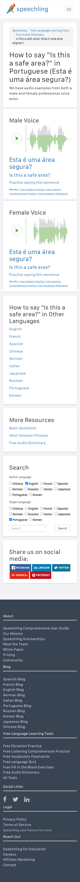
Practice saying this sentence (34, 182)
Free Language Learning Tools (50, 30)
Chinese (16, 351)
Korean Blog (13, 716)
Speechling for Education (24, 849)
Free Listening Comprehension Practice (36, 751)
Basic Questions (22, 428)
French (15, 336)
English (15, 329)
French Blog (13, 684)
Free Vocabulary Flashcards (26, 756)
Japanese (17, 373)
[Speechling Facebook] (7, 800)
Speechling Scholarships (24, 639)
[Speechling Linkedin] (29, 800)
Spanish (16, 344)
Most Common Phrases (28, 435)
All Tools (10, 777)
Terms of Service (17, 824)
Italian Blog (12, 700)
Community (13, 660)
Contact (9, 865)
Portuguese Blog (17, 705)
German (16, 358)
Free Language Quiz (19, 762)
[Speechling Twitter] (18, 800)
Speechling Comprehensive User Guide (36, 628)
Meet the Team (15, 644)
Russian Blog (14, 711)
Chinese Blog (14, 726)
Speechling (19, 30)
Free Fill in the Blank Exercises (28, 767)
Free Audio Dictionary (30, 34)
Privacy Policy (15, 819)
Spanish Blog (14, 679)
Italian (14, 366)
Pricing (9, 655)
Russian (16, 380)
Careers (9, 854)
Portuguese (19, 388)
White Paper (13, 649)
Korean (15, 395)
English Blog (13, 689)
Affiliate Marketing (19, 859)
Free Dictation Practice (22, 746)
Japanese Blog (15, 721)
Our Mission (13, 633)
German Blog (14, 695)
